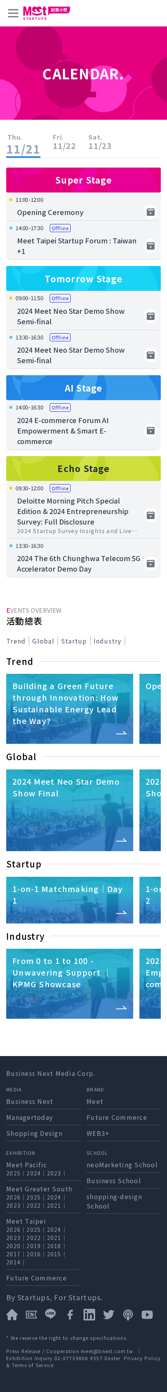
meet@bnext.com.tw (107, 1351)
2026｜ (16, 1197)
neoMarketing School (122, 1164)
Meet (95, 1101)
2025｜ (16, 1173)
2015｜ (57, 1254)
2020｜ (16, 1246)
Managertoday (29, 1117)
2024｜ (36, 1173)
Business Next (29, 1101)
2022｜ (36, 1205)
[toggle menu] (13, 13)
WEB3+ (98, 1133)
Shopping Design (34, 1133)
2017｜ (16, 1254)
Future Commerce (117, 1117)
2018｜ (57, 1246)
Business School (114, 1180)
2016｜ (36, 1254)
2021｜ (57, 1205)
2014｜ (16, 1262)
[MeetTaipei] (46, 13)
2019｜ (36, 1246)
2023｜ (57, 1173)
